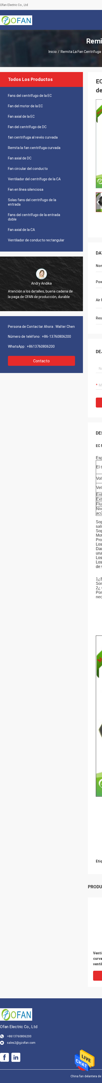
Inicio (53, 52)
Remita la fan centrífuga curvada (34, 148)
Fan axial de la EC (21, 116)
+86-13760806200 (56, 336)
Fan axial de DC (19, 158)
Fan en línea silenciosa (25, 189)
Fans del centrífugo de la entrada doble (34, 217)
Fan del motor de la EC (25, 106)
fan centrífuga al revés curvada (33, 137)
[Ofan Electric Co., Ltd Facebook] (4, 1057)
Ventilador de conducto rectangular (36, 240)
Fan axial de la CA (21, 230)
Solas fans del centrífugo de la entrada (32, 202)
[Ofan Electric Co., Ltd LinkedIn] (15, 1057)
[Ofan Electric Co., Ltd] (16, 20)
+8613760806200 (41, 346)
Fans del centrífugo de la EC (30, 96)
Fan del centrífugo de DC (27, 127)
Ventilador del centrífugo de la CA (34, 179)
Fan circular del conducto (28, 169)
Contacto (41, 361)
